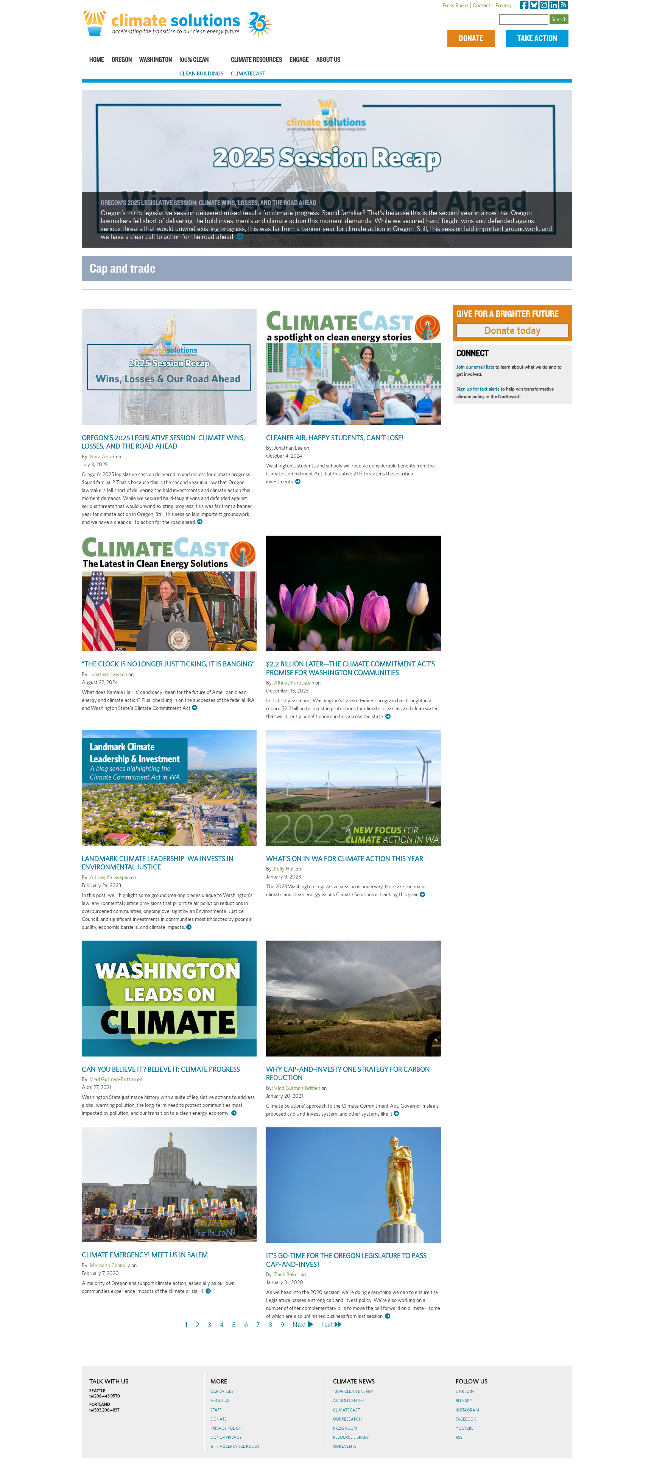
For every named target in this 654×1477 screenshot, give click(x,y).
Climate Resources (256, 60)
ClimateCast (248, 73)
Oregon (122, 60)
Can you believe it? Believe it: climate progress (161, 1069)
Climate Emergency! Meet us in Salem (145, 1255)
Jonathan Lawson (108, 674)
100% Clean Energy (353, 1391)
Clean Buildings (201, 73)
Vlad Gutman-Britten (113, 1079)
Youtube (464, 1428)
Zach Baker (286, 1274)
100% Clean (194, 60)
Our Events (345, 1446)
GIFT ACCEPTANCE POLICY (235, 1446)
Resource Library (351, 1437)
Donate (471, 38)
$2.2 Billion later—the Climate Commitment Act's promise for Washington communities (350, 668)
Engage (299, 60)
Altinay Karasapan (294, 683)
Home (96, 60)
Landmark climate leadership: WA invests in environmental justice (158, 863)
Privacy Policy (225, 1428)
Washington (155, 60)
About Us (328, 60)
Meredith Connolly (110, 1265)
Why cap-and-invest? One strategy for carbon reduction (348, 1073)
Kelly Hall (284, 869)
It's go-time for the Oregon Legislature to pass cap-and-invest (346, 1260)
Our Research (347, 1419)
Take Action (537, 38)
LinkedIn (465, 1391)
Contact (481, 5)
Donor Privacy (226, 1437)
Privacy (503, 5)
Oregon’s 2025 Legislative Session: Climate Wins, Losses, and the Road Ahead (208, 203)
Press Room (455, 5)
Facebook (466, 1419)
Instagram (467, 1410)
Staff (215, 1410)
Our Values (222, 1391)
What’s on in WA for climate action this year (344, 859)
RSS (459, 1437)
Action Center (348, 1400)
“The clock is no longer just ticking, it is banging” (168, 664)
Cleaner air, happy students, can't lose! (334, 438)
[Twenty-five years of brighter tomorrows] (262, 25)
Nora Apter (102, 456)
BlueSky (464, 1400)
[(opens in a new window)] (524, 5)
